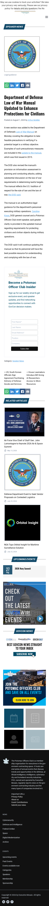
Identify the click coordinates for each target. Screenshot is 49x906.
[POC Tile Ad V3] (24, 688)
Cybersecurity (8, 820)
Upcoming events (10, 857)
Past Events (7, 861)
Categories (7, 870)
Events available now (11, 866)
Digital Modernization (11, 837)
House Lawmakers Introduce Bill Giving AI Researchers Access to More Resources (36, 378)
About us (15, 799)
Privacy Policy (17, 797)
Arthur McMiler (34, 120)
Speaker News (18, 361)
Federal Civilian (9, 829)
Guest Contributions (19, 802)
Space (5, 833)
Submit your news (18, 805)
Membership (8, 879)
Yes (39, 8)
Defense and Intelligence (12, 824)
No (43, 8)
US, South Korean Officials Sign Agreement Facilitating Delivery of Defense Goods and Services (14, 378)
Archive (6, 842)
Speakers (6, 874)
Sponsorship (8, 883)
